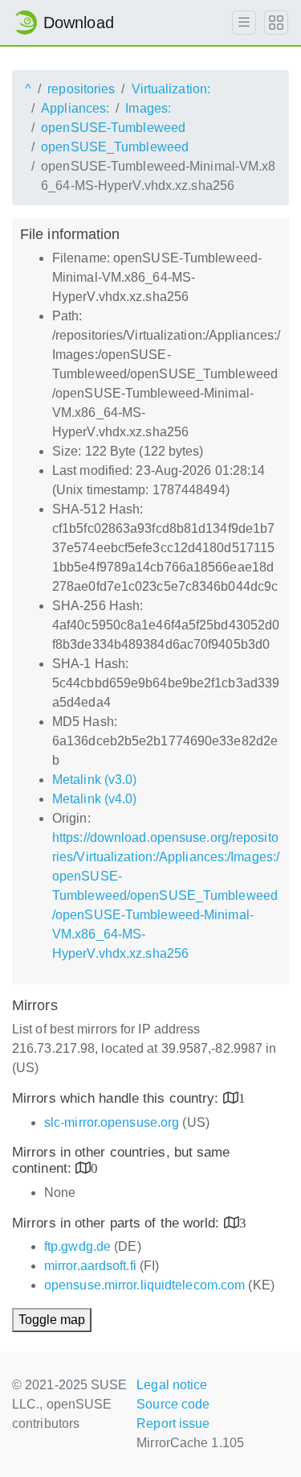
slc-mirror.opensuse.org (111, 1122)
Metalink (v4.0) (94, 799)
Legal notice (171, 1385)
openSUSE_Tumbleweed (115, 147)
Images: (148, 108)
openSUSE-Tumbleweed (113, 127)
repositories (81, 89)
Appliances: (75, 108)
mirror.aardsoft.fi (90, 1266)
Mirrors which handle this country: (117, 1098)
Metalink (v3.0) (94, 779)
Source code (172, 1404)
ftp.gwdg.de (77, 1246)
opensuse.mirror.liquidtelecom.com (144, 1285)
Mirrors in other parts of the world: (118, 1223)
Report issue (172, 1423)
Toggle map (51, 1319)
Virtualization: (171, 89)
